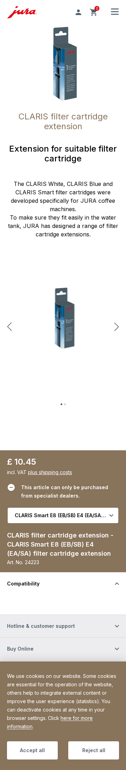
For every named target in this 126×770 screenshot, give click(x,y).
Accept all (32, 750)
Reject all (93, 750)
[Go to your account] (78, 12)
